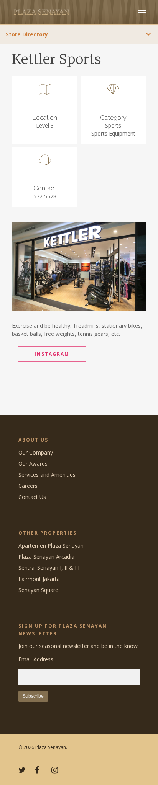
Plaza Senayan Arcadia (46, 556)
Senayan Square (38, 590)
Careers (28, 485)
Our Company (35, 452)
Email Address (35, 659)
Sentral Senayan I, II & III (48, 567)
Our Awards (33, 463)
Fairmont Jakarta (39, 578)
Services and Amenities (47, 474)
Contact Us (32, 496)
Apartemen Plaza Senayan (51, 545)
